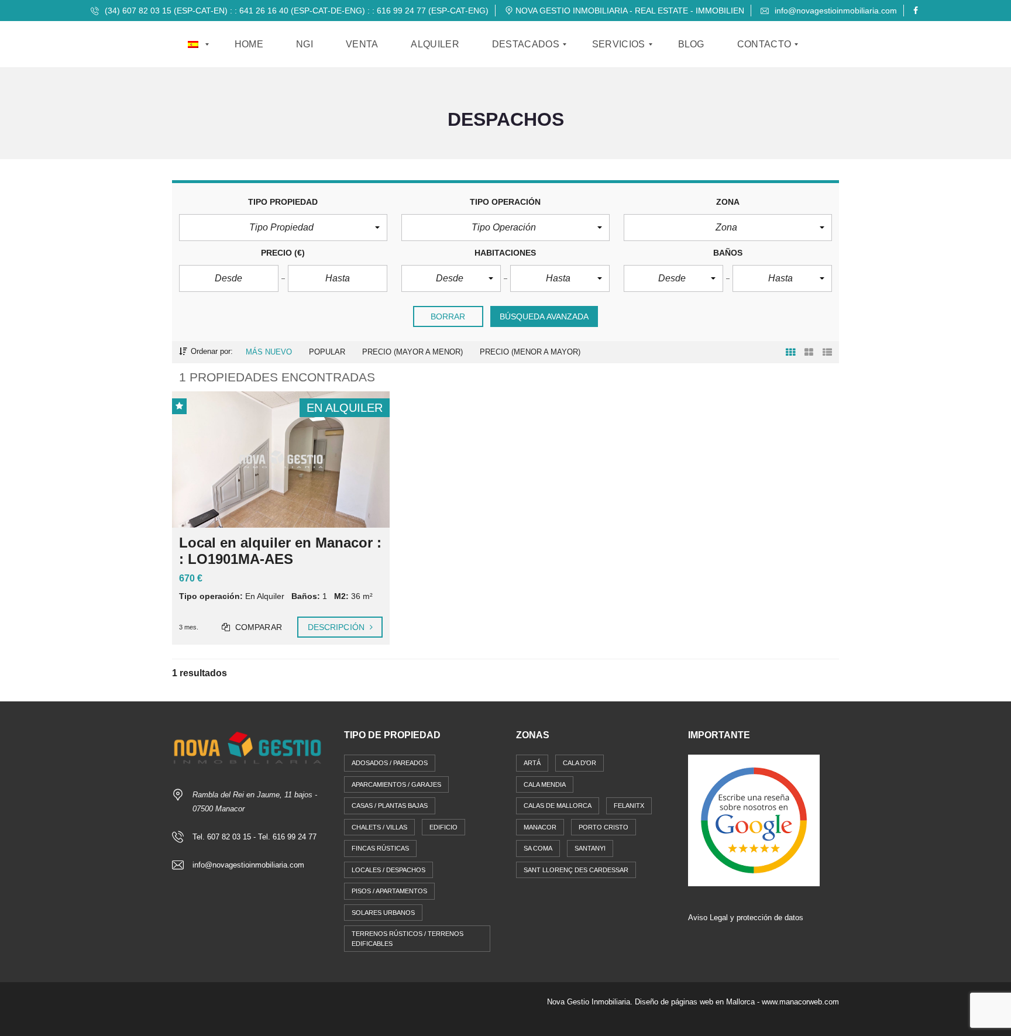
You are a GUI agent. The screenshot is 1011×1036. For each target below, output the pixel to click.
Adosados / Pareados (390, 762)
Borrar (448, 316)
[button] (283, 227)
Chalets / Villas (379, 827)
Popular (327, 351)
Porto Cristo (603, 827)
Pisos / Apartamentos (389, 890)
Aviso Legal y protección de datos (745, 917)
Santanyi (590, 848)
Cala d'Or (579, 762)
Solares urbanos (383, 912)
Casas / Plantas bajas (390, 805)
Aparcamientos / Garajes (396, 784)
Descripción (337, 627)
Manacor (540, 827)
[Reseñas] (754, 819)
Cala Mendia (545, 784)
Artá (532, 762)
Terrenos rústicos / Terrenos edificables (407, 938)
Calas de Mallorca (558, 805)
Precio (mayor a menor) (412, 351)
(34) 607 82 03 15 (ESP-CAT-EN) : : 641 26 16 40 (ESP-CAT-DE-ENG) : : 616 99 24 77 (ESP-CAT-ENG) (295, 10)
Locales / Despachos (388, 869)
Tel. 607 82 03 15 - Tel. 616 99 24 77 (254, 836)
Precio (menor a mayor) (530, 351)
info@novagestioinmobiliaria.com (834, 10)
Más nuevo (269, 351)
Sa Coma (538, 848)
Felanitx (629, 805)
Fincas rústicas (380, 848)
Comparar (257, 627)
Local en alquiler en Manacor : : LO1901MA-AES (280, 551)
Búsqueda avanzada (544, 316)
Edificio (443, 827)
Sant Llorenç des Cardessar (576, 869)
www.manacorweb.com (800, 1001)
